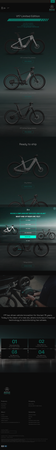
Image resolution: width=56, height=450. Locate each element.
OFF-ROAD (28, 228)
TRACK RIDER (28, 224)
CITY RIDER (28, 220)
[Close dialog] (55, 208)
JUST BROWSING (28, 232)
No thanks (28, 240)
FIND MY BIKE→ (28, 236)
